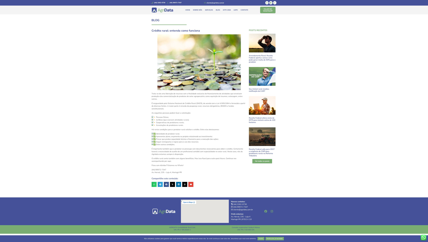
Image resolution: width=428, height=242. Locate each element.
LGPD (236, 10)
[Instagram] (267, 2)
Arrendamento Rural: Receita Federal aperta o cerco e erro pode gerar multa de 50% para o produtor (262, 58)
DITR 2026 (227, 10)
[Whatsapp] (274, 2)
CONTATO (244, 10)
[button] (154, 184)
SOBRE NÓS (197, 10)
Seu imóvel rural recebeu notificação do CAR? (259, 90)
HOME (187, 10)
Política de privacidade (275, 238)
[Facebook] (271, 2)
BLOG (218, 10)
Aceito (261, 238)
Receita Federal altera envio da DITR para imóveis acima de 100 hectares (262, 120)
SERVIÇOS (209, 10)
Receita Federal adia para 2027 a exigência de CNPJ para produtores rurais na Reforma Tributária (262, 152)
